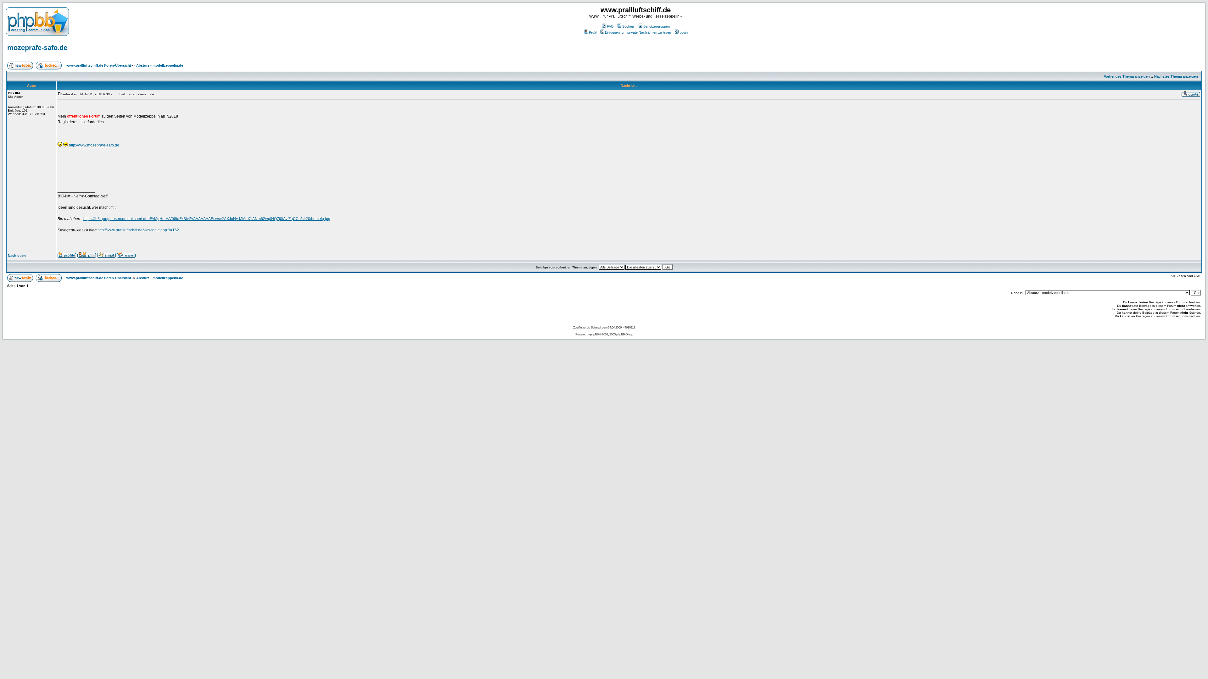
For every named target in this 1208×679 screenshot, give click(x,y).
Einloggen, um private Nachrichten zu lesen (638, 32)
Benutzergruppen (656, 26)
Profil (592, 32)
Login (684, 32)
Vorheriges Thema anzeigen (1127, 76)
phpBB (594, 334)
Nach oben (17, 255)
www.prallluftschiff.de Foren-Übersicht (98, 65)
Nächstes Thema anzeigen (1176, 76)
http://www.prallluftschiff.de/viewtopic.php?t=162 (138, 230)
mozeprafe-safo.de (37, 48)
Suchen (628, 26)
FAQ (610, 26)
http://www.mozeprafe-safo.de (94, 145)
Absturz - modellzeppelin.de (159, 65)
